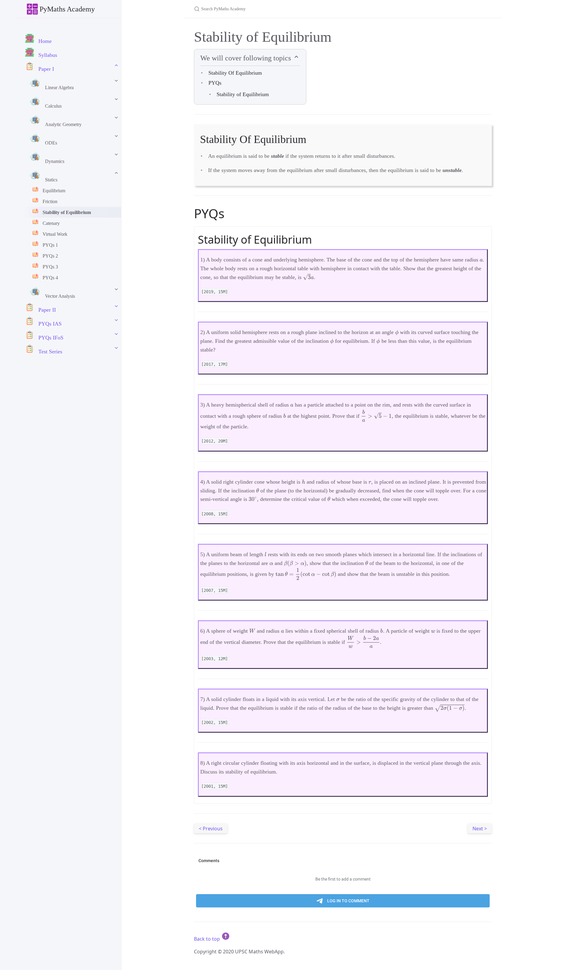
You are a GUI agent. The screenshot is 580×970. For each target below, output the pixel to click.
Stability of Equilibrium (243, 94)
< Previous (211, 828)
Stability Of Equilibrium (235, 73)
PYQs (214, 83)
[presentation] (481, 260)
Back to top (207, 939)
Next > (479, 828)
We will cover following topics (246, 58)
